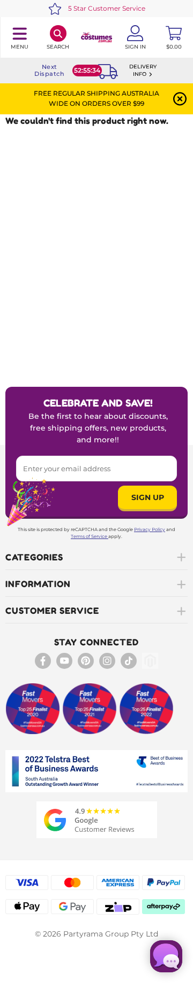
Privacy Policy (149, 529)
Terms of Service (89, 536)
